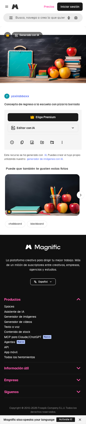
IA (45, 155)
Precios (49, 7)
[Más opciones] (62, 142)
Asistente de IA (14, 312)
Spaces (9, 306)
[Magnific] (43, 248)
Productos (12, 299)
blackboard (37, 223)
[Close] (79, 419)
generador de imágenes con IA (45, 159)
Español (43, 281)
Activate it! (65, 419)
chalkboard (15, 223)
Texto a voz (12, 327)
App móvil (11, 352)
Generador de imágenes (20, 317)
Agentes (14, 342)
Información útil (16, 368)
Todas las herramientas (19, 357)
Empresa (11, 380)
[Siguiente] (80, 195)
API (6, 347)
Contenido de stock (17, 332)
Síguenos (11, 392)
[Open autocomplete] (9, 17)
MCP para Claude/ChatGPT (27, 337)
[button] (43, 281)
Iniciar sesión (70, 7)
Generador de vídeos (18, 322)
